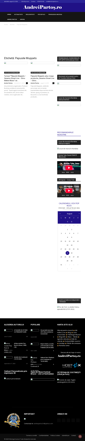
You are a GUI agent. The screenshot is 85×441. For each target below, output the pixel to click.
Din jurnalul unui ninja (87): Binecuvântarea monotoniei (47, 332)
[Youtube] (79, 1)
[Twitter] (75, 1)
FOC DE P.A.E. (41, 14)
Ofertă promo (25, 1)
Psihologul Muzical (74, 335)
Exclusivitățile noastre (72, 341)
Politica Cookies (55, 435)
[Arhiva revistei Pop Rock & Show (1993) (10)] (8, 348)
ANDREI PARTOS (12, 19)
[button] (78, 14)
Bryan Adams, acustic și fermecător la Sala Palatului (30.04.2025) (47, 345)
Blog (69, 332)
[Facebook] (65, 1)
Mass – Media (73, 337)
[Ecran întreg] (78, 172)
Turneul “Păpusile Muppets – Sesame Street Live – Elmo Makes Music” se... (15, 78)
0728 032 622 (40, 1)
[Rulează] (60, 172)
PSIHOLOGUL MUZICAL (55, 14)
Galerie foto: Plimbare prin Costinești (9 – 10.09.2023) (47, 359)
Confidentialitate (44, 435)
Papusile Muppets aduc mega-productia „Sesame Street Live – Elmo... (42, 78)
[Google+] (69, 1)
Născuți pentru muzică (65, 330)
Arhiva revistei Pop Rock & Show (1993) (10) (20, 345)
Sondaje (62, 343)
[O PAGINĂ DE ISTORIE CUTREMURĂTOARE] (8, 332)
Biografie (62, 337)
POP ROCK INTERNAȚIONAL (12, 72)
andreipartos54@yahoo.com (43, 424)
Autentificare (65, 435)
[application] (69, 167)
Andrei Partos (8, 83)
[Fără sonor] (75, 172)
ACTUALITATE (18, 14)
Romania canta (64, 345)
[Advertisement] (42, 41)
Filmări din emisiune (74, 343)
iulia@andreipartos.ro (52, 1)
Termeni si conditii (31, 435)
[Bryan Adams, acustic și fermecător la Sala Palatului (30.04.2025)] (35, 346)
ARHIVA (22, 19)
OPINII (9, 14)
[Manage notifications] (80, 436)
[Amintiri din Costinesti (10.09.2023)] (8, 359)
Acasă (6, 24)
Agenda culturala (63, 339)
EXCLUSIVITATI (30, 14)
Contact (33, 1)
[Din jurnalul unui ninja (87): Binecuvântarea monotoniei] (35, 332)
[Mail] (72, 1)
